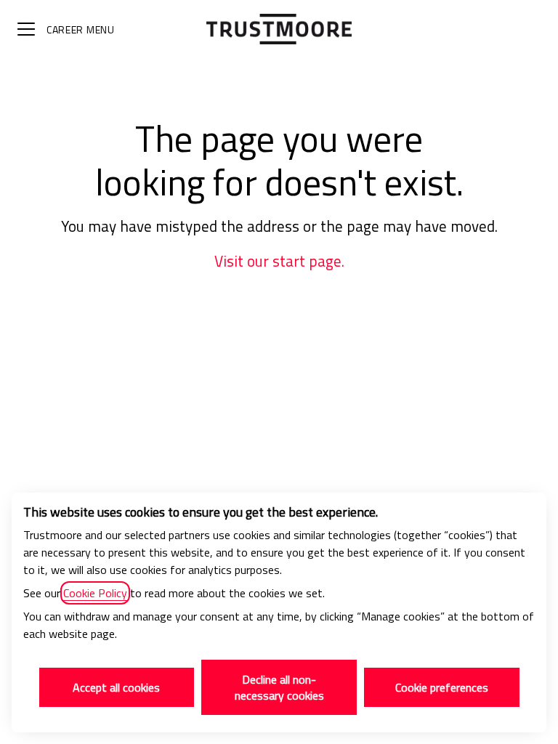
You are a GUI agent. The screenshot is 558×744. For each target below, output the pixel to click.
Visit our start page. (279, 261)
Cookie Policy (95, 593)
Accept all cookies (116, 687)
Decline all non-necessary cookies (279, 687)
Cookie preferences (441, 687)
